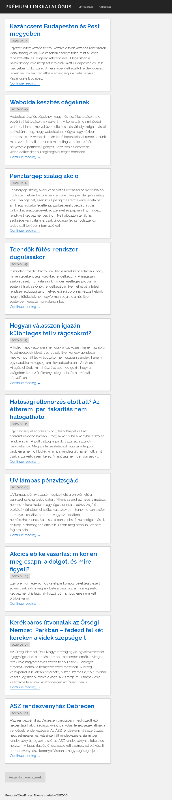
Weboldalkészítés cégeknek (49, 102)
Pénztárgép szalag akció (44, 176)
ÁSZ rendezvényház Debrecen (52, 706)
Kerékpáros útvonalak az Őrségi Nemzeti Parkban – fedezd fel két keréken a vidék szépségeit (56, 630)
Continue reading (25, 83)
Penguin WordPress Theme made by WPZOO (36, 795)
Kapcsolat (105, 6)
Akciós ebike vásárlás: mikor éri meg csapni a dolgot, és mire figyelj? (53, 562)
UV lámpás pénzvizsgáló (44, 480)
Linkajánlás (86, 6)
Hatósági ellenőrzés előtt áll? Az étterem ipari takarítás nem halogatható (55, 409)
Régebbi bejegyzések (25, 777)
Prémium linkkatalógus (38, 6)
